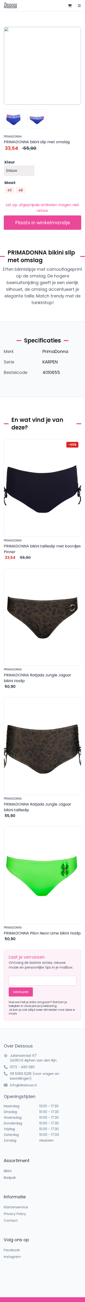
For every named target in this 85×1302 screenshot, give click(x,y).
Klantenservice (16, 1207)
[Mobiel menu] (79, 5)
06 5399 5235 (21, 1073)
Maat (10, 182)
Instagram (12, 1256)
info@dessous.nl (23, 1085)
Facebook (12, 1250)
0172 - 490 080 (22, 1067)
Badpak (10, 1177)
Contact (11, 1220)
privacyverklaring (44, 1006)
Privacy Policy (15, 1213)
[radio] (9, 190)
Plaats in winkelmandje (42, 222)
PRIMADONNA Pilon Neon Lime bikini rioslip (42, 933)
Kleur (9, 162)
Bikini (8, 1171)
